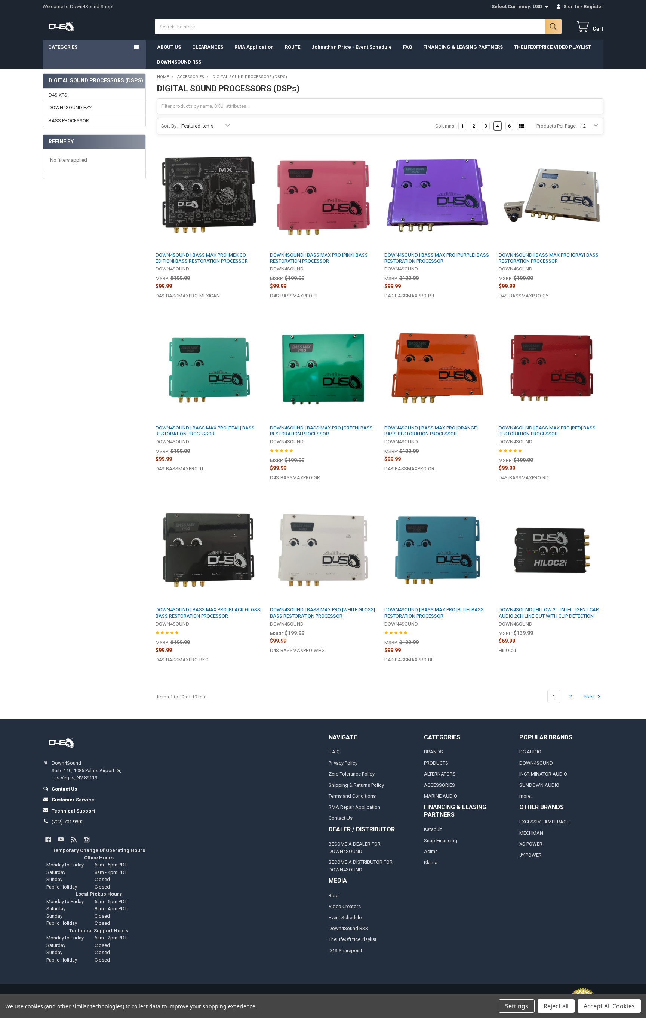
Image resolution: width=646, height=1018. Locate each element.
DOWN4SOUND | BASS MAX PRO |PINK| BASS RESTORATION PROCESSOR (319, 258)
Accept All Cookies (609, 1006)
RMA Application (254, 47)
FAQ (407, 47)
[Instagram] (86, 839)
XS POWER (530, 844)
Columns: (445, 126)
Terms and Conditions (352, 796)
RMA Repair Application (354, 807)
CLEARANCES (207, 47)
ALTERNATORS (440, 774)
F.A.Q (334, 752)
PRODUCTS (436, 763)
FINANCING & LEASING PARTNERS (463, 47)
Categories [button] (62, 47)
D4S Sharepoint (345, 950)
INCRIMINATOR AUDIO (543, 774)
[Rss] (73, 839)
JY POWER (530, 855)
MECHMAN (531, 833)
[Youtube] (60, 839)
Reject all (556, 1006)
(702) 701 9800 (67, 822)
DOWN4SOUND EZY (70, 107)
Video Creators (345, 906)
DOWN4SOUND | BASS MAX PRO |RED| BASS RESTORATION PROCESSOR (547, 431)
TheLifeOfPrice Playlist (352, 939)
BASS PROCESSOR (69, 120)
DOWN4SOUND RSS (179, 62)
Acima (431, 851)
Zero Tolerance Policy (352, 774)
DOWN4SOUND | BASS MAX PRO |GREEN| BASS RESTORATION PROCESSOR (321, 431)
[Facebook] (48, 839)
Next (589, 696)
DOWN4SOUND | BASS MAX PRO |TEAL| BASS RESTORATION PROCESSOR (205, 431)
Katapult (433, 829)
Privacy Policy (343, 763)
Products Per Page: (556, 126)
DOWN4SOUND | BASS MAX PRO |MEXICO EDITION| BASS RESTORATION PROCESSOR (202, 258)
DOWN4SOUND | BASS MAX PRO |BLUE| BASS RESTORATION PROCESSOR (434, 612)
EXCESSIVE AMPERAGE (544, 822)
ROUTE (292, 47)
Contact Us (341, 818)
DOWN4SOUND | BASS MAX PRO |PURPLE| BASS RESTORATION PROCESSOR (436, 258)
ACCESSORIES (439, 785)
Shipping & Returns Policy (356, 785)
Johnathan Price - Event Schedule (351, 47)
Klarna (430, 862)
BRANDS (433, 752)
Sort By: (169, 126)
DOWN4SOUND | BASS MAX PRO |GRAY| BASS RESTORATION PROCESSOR (549, 258)
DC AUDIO (530, 752)
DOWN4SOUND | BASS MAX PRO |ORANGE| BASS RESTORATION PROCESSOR (431, 431)
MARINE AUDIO (440, 796)
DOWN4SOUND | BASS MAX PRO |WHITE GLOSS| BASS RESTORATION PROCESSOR (322, 612)
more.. (526, 796)
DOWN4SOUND (536, 763)
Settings (516, 1006)
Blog (334, 895)
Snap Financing (440, 840)
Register (593, 6)
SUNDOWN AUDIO (539, 785)
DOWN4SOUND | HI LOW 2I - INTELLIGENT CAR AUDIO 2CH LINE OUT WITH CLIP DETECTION (549, 612)
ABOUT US (169, 47)
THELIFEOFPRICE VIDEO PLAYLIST (552, 47)
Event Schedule (345, 917)
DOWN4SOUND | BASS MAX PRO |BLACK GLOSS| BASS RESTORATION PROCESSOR (208, 612)
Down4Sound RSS (348, 928)
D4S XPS (58, 95)
